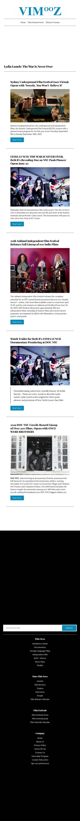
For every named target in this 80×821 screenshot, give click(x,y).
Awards (40, 681)
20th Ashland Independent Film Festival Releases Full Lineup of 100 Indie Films (34, 242)
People (40, 695)
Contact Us (40, 752)
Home (23, 22)
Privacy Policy (40, 745)
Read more (17, 140)
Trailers (40, 688)
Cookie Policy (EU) (40, 760)
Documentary (40, 647)
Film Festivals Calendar (40, 722)
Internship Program (40, 756)
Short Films (40, 662)
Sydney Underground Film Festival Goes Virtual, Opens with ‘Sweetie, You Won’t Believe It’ (39, 83)
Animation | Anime (40, 643)
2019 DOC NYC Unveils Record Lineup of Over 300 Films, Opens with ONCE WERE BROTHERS (33, 428)
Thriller (40, 665)
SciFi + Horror (40, 658)
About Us (40, 741)
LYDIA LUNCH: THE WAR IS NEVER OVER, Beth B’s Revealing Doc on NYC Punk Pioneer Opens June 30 (38, 160)
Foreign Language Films (40, 651)
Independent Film (40, 654)
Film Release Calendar (40, 699)
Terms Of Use (40, 749)
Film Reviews (39, 685)
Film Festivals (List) (40, 718)
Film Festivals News (40, 715)
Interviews (40, 692)
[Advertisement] (40, 48)
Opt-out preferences (40, 763)
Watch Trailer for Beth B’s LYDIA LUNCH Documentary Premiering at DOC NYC (35, 340)
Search (69, 628)
